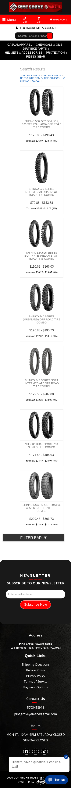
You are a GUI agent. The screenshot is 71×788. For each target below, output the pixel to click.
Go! (49, 35)
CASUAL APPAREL (19, 44)
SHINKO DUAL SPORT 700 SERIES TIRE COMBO (41, 446)
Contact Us (35, 698)
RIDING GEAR (35, 56)
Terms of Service (36, 681)
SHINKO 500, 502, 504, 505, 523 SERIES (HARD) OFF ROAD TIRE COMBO (41, 124)
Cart (39, 21)
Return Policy (35, 670)
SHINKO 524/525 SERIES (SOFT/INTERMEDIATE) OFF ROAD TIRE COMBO (41, 255)
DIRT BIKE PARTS (35, 48)
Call (25, 21)
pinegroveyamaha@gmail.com (35, 714)
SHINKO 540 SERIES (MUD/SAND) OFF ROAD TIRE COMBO (41, 319)
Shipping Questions (36, 664)
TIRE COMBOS (52, 78)
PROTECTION (55, 52)
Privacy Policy (35, 676)
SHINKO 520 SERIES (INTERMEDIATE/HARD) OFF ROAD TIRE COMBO (41, 191)
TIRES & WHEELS (29, 78)
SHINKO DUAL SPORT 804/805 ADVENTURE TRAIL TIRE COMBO (42, 507)
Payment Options (35, 687)
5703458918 (35, 707)
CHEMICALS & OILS (49, 44)
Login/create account (38, 28)
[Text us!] (56, 780)
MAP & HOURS (60, 20)
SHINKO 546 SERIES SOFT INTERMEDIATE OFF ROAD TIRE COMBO (42, 383)
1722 (37, 81)
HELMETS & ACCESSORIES (23, 52)
